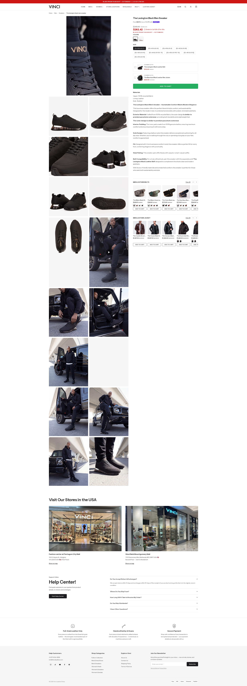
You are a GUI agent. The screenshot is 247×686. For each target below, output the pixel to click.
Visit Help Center (58, 596)
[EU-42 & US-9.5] (181, 48)
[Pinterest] (69, 664)
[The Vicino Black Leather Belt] (163, 205)
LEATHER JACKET (149, 7)
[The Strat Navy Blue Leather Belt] (178, 205)
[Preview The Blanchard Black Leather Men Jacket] (140, 78)
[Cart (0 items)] (196, 7)
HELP (137, 7)
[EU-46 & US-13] (189, 52)
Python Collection (97, 658)
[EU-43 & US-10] (140, 52)
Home (50, 13)
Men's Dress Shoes (97, 660)
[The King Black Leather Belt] (192, 205)
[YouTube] (60, 664)
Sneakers (61, 13)
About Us (124, 658)
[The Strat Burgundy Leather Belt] (186, 205)
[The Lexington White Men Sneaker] (141, 39)
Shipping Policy (126, 663)
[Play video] (108, 252)
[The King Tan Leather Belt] (195, 205)
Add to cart (165, 86)
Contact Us (124, 660)
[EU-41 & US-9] (167, 48)
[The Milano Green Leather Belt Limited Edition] (139, 205)
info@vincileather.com (56, 660)
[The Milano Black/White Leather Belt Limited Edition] (134, 205)
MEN (90, 7)
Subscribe (192, 664)
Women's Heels (96, 666)
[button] (165, 67)
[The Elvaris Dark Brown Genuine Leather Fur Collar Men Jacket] (178, 241)
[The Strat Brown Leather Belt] (180, 205)
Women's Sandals (97, 672)
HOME (83, 7)
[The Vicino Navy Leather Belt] (166, 205)
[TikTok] (55, 664)
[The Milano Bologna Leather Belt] (142, 205)
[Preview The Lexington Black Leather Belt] (140, 67)
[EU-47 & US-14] (140, 57)
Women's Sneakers (98, 669)
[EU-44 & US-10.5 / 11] (155, 52)
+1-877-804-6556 (54, 657)
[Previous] (193, 182)
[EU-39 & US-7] (139, 48)
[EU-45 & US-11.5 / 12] (173, 52)
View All (188, 182)
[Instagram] (50, 664)
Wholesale (127, 7)
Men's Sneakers (96, 663)
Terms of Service (126, 666)
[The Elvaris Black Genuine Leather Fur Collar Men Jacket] (180, 241)
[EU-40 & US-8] (153, 48)
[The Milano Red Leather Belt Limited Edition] (137, 205)
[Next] (196, 182)
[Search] (185, 7)
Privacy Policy (163, 668)
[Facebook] (64, 664)
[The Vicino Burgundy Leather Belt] (169, 205)
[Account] (191, 7)
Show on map (53, 563)
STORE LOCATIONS (113, 7)
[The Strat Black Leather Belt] (183, 205)
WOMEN (99, 7)
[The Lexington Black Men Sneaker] (135, 39)
